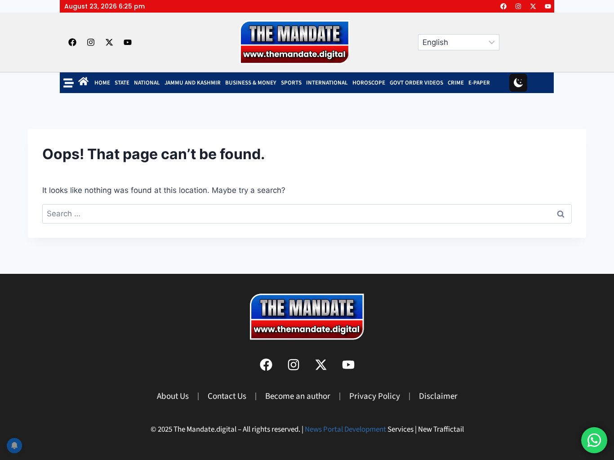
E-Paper (479, 83)
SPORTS (291, 83)
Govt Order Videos (416, 83)
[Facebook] (503, 6)
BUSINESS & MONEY (250, 83)
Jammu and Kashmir (193, 83)
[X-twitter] (533, 6)
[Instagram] (518, 6)
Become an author (297, 396)
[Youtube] (548, 6)
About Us (173, 396)
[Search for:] (307, 213)
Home (102, 83)
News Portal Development (345, 429)
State (122, 83)
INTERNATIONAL (327, 83)
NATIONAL (147, 83)
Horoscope (368, 83)
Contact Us (227, 396)
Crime (456, 83)
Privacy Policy (374, 396)
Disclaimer (438, 396)
